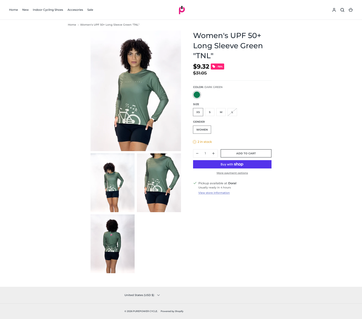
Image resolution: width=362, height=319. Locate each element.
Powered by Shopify (172, 311)
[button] (351, 10)
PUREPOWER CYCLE (145, 311)
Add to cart (246, 153)
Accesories (75, 9)
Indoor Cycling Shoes (48, 9)
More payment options (232, 173)
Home (13, 9)
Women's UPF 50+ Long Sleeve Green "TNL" (109, 24)
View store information (214, 192)
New (25, 9)
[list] (136, 153)
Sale (90, 9)
